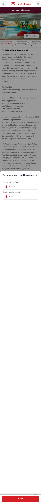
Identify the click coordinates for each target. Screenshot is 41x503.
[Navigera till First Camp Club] (3, 3)
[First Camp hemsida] (21, 4)
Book (20, 499)
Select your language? (12, 192)
